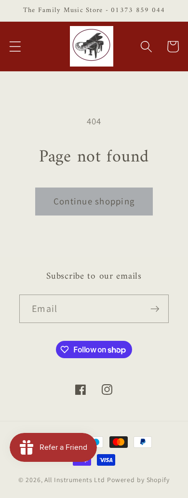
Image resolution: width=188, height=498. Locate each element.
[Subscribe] (155, 309)
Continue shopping (94, 201)
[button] (15, 46)
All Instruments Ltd (74, 479)
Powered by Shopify (138, 479)
